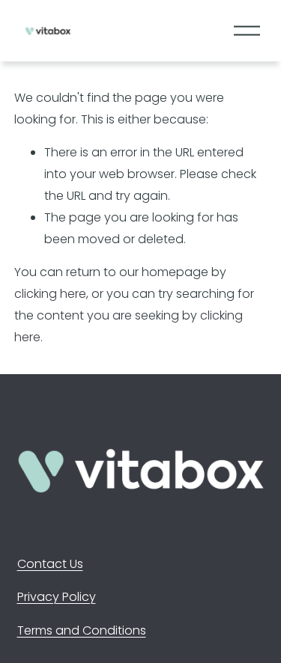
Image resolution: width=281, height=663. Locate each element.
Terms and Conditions (81, 630)
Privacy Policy (56, 596)
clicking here (50, 293)
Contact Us (50, 563)
